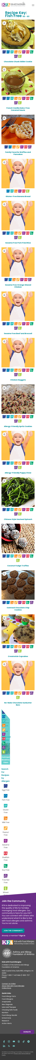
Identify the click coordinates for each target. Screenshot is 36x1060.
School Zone (6, 1018)
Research (5, 1021)
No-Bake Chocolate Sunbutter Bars (18, 703)
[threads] (19, 1041)
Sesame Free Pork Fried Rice (18, 243)
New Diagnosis (7, 1004)
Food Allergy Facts (9, 996)
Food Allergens (7, 999)
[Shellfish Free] (28, 52)
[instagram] (9, 1041)
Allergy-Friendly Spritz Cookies (18, 426)
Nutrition (5, 1013)
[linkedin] (4, 1046)
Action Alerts (7, 1023)
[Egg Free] (4, 52)
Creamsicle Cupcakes (18, 656)
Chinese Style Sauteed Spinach (18, 519)
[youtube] (14, 1041)
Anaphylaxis (6, 1002)
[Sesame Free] (24, 52)
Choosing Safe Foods (9, 1010)
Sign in (22, 935)
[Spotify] (28, 1041)
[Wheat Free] (20, 56)
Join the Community (13, 930)
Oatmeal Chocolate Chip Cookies (18, 608)
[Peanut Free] (20, 52)
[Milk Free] (16, 52)
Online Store (6, 988)
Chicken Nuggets (18, 380)
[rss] (9, 1046)
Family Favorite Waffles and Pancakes (18, 153)
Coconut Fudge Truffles (18, 565)
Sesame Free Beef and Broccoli (18, 333)
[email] (14, 1046)
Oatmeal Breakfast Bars (6, 760)
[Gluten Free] (12, 52)
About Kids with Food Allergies (13, 986)
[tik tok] (23, 1041)
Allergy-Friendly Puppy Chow (18, 473)
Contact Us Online (9, 984)
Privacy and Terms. (19, 1053)
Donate (27, 1032)
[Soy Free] (32, 52)
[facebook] (4, 1041)
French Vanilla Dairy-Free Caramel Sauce (18, 109)
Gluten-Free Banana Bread (18, 196)
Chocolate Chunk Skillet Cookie (18, 61)
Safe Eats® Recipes (9, 1007)
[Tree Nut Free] (16, 56)
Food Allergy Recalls (9, 1015)
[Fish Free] (8, 52)
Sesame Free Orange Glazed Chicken (18, 286)
